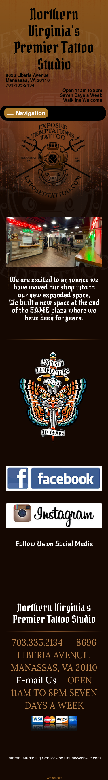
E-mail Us (36, 680)
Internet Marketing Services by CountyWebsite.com (54, 758)
